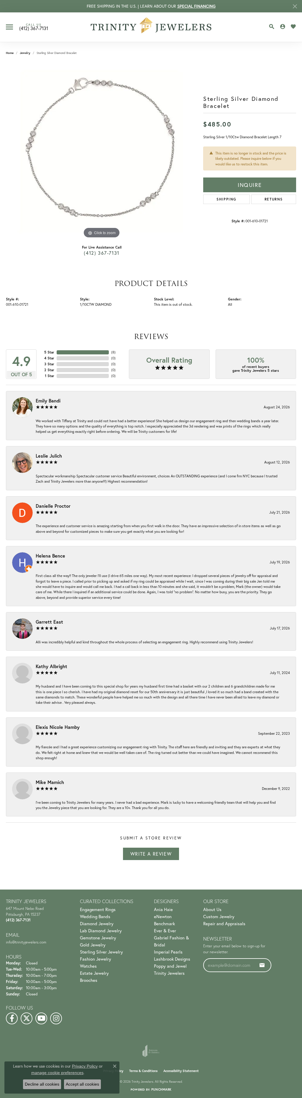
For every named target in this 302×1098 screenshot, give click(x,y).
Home (10, 53)
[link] (33, 27)
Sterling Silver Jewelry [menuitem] (101, 952)
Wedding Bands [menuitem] (95, 916)
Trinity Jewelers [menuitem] (169, 973)
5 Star (49, 352)
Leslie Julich (49, 456)
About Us (212, 909)
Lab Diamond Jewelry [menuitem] (101, 930)
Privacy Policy (85, 1066)
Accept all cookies (82, 1084)
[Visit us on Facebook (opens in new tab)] (12, 1018)
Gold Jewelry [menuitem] (93, 945)
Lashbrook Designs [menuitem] (172, 959)
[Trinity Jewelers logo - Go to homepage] (151, 27)
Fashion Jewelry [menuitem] (95, 959)
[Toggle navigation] (9, 27)
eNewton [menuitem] (163, 916)
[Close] (294, 6)
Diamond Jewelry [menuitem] (97, 923)
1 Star (49, 376)
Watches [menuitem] (88, 966)
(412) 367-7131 (101, 253)
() (113, 352)
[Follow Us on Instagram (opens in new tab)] (56, 1018)
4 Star (49, 358)
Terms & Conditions (143, 1071)
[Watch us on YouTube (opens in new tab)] (41, 1018)
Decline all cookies (42, 1084)
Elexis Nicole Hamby (58, 727)
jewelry (25, 53)
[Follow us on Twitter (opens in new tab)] (26, 1018)
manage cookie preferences (57, 1072)
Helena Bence (50, 556)
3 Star (49, 364)
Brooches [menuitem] (88, 980)
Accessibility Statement (181, 1071)
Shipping (226, 199)
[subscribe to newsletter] (262, 965)
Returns (274, 199)
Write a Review (151, 854)
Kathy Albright (51, 666)
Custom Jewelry (218, 916)
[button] (271, 26)
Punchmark (161, 1089)
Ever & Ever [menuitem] (165, 930)
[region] (101, 151)
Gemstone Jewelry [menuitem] (98, 938)
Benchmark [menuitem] (164, 923)
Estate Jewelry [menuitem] (94, 973)
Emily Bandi (48, 400)
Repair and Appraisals (224, 923)
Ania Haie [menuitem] (163, 909)
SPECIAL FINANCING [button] (196, 6)
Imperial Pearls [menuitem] (168, 952)
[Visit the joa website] (151, 1050)
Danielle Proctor (53, 506)
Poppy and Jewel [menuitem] (170, 966)
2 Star (49, 370)
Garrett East (49, 622)
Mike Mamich (50, 782)
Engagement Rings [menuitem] (98, 909)
